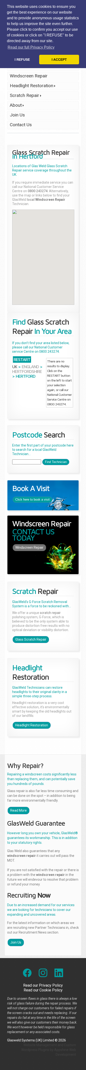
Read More (18, 810)
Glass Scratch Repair (30, 639)
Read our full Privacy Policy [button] (31, 47)
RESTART (22, 359)
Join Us (17, 115)
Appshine (61, 1050)
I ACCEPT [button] (59, 59)
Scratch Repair (23, 96)
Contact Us (21, 124)
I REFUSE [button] (22, 59)
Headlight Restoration (30, 86)
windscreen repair (21, 856)
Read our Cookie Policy (43, 990)
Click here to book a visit (32, 499)
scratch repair (50, 613)
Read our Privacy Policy (43, 985)
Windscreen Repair (29, 76)
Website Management (40, 1045)
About (14, 106)
